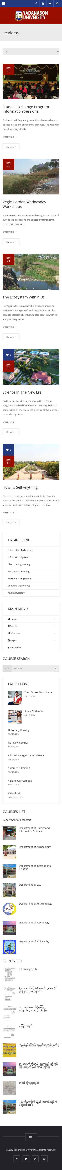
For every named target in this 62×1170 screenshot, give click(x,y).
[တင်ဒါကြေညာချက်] (9, 1088)
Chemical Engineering (19, 564)
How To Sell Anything (20, 487)
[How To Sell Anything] (31, 462)
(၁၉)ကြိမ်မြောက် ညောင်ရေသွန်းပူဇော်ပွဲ (39, 1045)
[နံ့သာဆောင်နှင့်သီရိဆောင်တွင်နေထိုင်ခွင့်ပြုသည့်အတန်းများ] (9, 993)
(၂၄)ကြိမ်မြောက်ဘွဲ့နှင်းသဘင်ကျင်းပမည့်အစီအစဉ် (38, 1103)
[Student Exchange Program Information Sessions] (31, 81)
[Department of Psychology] (9, 928)
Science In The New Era (22, 392)
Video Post (14, 793)
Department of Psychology (34, 922)
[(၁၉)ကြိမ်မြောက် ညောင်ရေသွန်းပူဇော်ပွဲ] (9, 1050)
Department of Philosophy (34, 941)
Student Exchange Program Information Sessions (26, 109)
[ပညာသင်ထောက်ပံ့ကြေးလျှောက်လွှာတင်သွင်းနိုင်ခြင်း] (9, 1012)
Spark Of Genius (33, 711)
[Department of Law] (9, 890)
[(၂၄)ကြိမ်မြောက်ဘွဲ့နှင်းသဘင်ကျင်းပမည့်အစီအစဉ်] (9, 1107)
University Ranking (19, 730)
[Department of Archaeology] (9, 852)
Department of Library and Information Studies (34, 829)
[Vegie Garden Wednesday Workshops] (31, 176)
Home (13, 619)
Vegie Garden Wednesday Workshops (24, 204)
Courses (15, 633)
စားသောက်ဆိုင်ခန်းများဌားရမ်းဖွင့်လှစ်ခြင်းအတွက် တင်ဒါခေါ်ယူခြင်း (38, 1065)
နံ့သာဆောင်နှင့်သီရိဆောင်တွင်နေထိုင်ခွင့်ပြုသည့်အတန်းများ (38, 990)
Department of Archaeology (35, 846)
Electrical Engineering (18, 571)
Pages (13, 640)
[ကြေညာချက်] (9, 1031)
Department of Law (30, 884)
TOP (31, 1136)
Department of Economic (17, 819)
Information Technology (20, 550)
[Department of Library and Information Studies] (9, 833)
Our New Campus (18, 742)
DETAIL (10, 146)
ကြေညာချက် (26, 1026)
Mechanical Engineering (20, 578)
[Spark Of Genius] (15, 716)
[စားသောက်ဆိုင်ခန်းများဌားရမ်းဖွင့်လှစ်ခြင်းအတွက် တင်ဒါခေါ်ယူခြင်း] (9, 1069)
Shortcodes (15, 647)
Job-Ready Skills (28, 969)
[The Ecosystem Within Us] (31, 272)
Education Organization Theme (26, 755)
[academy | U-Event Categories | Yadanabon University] (31, 15)
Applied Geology (16, 592)
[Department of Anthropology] (9, 909)
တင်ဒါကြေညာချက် (29, 1082)
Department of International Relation (35, 867)
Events (13, 626)
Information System (18, 557)
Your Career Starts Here (38, 692)
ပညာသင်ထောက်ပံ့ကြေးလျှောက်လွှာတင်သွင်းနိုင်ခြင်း (34, 1008)
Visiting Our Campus (20, 780)
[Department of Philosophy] (9, 947)
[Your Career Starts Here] (15, 698)
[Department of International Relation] (9, 871)
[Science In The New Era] (31, 367)
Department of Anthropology (35, 903)
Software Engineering (19, 585)
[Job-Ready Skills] (9, 975)
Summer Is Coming (19, 768)
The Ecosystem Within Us (24, 297)
